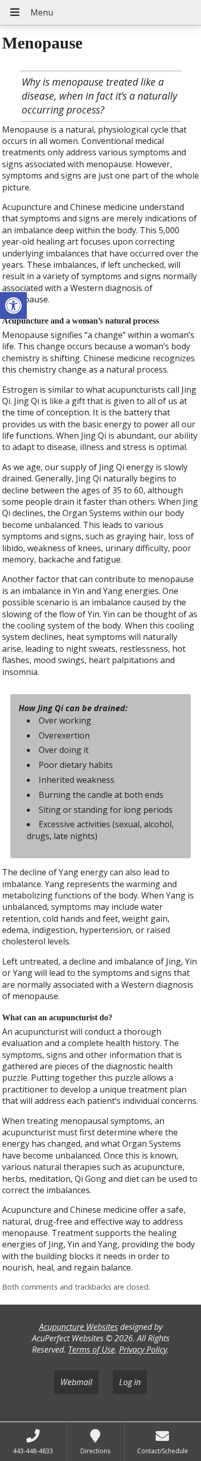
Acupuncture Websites (78, 1326)
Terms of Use (91, 1349)
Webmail (76, 1382)
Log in (130, 1382)
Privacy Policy (143, 1349)
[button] (13, 305)
